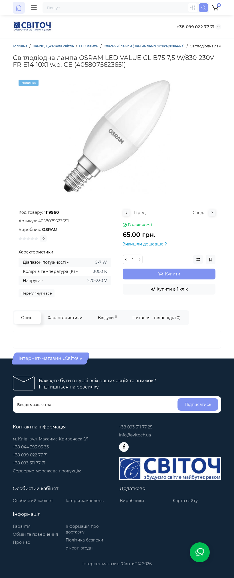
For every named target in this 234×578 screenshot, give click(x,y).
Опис (26, 317)
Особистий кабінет (33, 500)
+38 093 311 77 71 (29, 463)
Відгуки (107, 317)
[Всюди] (192, 7)
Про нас (21, 542)
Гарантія (22, 526)
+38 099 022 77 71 (196, 26)
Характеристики (65, 317)
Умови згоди (79, 548)
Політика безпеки (84, 540)
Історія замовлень (85, 500)
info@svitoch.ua (135, 435)
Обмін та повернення (35, 534)
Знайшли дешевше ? (145, 244)
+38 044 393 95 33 (31, 447)
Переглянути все (36, 293)
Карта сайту (185, 500)
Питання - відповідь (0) (156, 317)
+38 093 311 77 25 (135, 427)
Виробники (132, 500)
